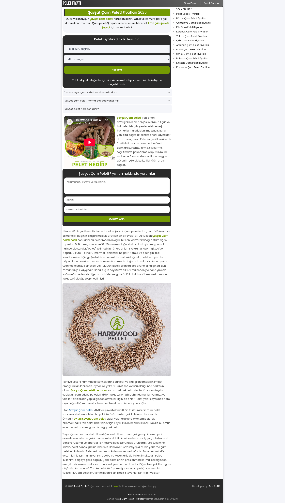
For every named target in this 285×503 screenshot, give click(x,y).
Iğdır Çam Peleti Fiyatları (190, 40)
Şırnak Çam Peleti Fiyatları (191, 54)
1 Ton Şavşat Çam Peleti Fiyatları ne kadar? (90, 92)
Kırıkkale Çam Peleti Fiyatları (192, 62)
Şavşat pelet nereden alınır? (81, 109)
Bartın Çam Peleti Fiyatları (191, 49)
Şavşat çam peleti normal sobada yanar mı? (91, 100)
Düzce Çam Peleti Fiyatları (191, 18)
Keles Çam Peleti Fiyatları (129, 499)
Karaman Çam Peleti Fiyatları (193, 67)
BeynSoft (214, 486)
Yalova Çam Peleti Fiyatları (191, 36)
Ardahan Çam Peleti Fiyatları (192, 45)
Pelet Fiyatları (212, 3)
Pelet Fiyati (80, 486)
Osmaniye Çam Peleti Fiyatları (193, 22)
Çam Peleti (190, 3)
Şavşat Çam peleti (81, 410)
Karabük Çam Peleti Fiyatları (192, 31)
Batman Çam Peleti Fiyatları (192, 58)
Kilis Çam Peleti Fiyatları (189, 27)
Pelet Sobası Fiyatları (188, 13)
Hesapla (117, 69)
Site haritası (135, 494)
